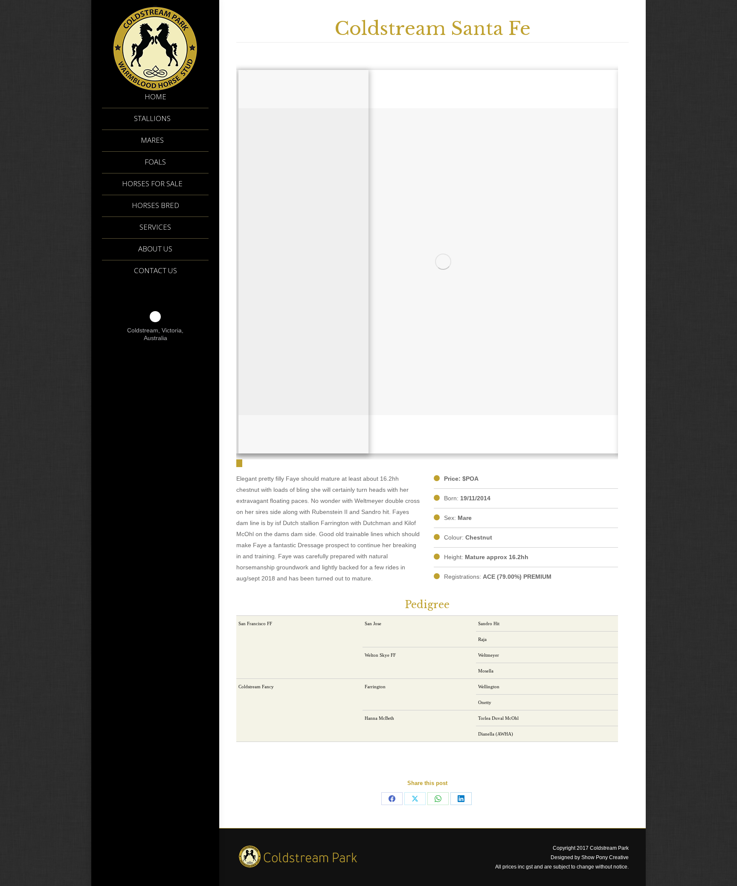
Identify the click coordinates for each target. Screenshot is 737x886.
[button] (239, 463)
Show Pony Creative (605, 857)
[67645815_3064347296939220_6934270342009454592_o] (443, 261)
